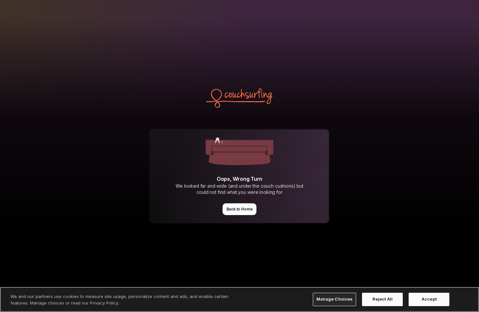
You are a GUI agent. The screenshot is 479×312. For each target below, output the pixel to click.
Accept (429, 299)
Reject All (382, 299)
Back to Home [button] (239, 209)
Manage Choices (334, 299)
